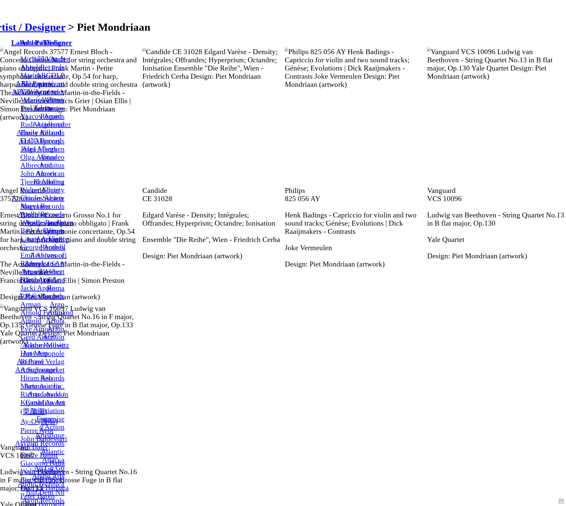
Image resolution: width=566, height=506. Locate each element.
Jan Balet (34, 447)
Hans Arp (34, 353)
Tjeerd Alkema (42, 182)
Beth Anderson (42, 231)
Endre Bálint (39, 455)
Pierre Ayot (36, 430)
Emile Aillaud (40, 133)
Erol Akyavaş (40, 141)
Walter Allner (40, 190)
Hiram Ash (36, 378)
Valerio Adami (41, 100)
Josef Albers (38, 149)
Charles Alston (42, 198)
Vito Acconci (39, 92)
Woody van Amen (47, 222)
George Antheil (42, 247)
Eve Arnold (37, 329)
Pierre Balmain (42, 479)
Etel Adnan (36, 108)
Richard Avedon (44, 394)
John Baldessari (43, 439)
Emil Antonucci (43, 255)
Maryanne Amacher (35, 210)
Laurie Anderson (45, 239)
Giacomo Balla (42, 463)
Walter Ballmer (42, 471)
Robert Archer (41, 296)
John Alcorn (38, 173)
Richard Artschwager (39, 366)
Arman (30, 304)
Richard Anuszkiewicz (41, 267)
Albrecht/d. (37, 165)
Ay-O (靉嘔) (39, 421)
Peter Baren (37, 496)
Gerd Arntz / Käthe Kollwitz (44, 341)
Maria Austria (40, 386)
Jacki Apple (37, 288)
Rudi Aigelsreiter (45, 124)
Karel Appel (38, 280)
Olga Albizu (38, 157)
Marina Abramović (37, 79)
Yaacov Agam (41, 116)
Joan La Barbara (44, 488)
